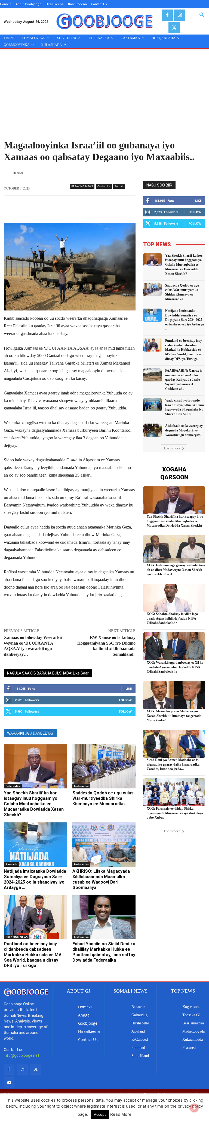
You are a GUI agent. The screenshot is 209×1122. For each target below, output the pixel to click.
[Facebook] (167, 15)
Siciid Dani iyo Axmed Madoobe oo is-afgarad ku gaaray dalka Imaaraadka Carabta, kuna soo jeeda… (173, 764)
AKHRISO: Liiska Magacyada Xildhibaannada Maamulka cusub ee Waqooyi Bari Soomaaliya (101, 879)
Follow (125, 700)
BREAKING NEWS (82, 186)
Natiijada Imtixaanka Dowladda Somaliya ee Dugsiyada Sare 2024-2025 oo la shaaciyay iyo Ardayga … (35, 879)
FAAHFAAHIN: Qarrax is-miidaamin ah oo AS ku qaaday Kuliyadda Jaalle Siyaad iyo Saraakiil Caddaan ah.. (184, 380)
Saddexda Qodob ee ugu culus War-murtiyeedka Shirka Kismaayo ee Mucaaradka (103, 798)
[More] (97, 209)
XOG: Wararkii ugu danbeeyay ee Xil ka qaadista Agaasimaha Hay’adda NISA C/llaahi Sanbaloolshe (175, 667)
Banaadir (11, 864)
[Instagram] (179, 15)
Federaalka (12, 786)
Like (128, 688)
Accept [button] (100, 1114)
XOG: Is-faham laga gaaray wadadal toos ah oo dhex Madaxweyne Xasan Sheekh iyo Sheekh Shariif (176, 569)
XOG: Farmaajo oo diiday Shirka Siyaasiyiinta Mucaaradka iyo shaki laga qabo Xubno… (175, 813)
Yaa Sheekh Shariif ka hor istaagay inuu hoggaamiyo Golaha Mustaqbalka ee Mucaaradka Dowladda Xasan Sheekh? (34, 803)
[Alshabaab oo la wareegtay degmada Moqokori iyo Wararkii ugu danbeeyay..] (152, 430)
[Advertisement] (104, 99)
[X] (174, 27)
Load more (172, 448)
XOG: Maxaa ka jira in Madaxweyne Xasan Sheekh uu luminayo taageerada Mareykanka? (174, 715)
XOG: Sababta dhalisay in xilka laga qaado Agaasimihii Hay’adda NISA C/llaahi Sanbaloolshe (172, 618)
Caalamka (103, 186)
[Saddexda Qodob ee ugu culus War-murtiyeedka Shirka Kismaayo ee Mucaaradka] (104, 766)
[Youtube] (9, 1082)
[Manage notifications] (194, 1108)
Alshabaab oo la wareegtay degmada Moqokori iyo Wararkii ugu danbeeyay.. (184, 430)
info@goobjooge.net (21, 1055)
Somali (119, 186)
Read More (120, 1114)
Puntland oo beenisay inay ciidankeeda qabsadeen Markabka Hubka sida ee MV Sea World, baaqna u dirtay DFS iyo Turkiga (32, 954)
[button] (201, 15)
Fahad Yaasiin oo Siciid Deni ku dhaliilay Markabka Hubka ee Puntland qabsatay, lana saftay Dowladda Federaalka (103, 952)
